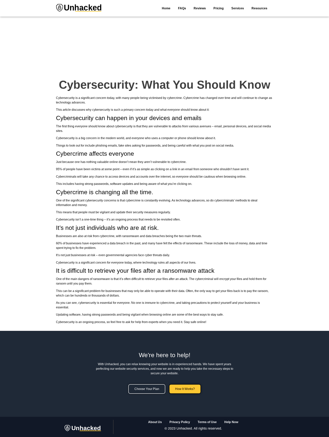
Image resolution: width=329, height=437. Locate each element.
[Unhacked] (79, 14)
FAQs (182, 8)
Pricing (218, 8)
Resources (259, 8)
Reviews (200, 8)
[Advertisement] (164, 45)
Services (237, 8)
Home (166, 8)
